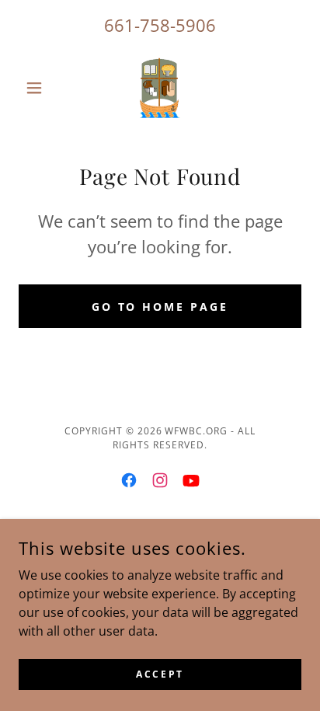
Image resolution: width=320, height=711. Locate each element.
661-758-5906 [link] (160, 25)
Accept (159, 674)
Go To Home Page (160, 306)
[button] (40, 87)
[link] (160, 88)
